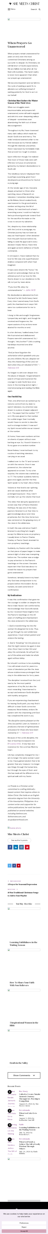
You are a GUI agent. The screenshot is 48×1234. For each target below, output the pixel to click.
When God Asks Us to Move (28, 1114)
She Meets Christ (18, 834)
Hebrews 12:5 (13, 368)
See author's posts (19, 840)
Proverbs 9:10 (14, 744)
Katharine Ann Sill (26, 1120)
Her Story (23, 1091)
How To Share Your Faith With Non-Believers (22, 984)
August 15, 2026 (25, 1104)
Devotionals (24, 1110)
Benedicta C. (24, 1134)
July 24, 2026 (24, 1151)
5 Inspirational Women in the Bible (24, 1024)
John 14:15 (30, 290)
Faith (21, 1124)
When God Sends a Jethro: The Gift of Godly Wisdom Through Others (29, 1145)
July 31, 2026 (24, 1132)
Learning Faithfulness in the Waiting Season (23, 944)
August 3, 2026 (25, 1118)
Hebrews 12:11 (27, 733)
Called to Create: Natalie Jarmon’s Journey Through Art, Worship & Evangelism (29, 1097)
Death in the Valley (19, 1062)
